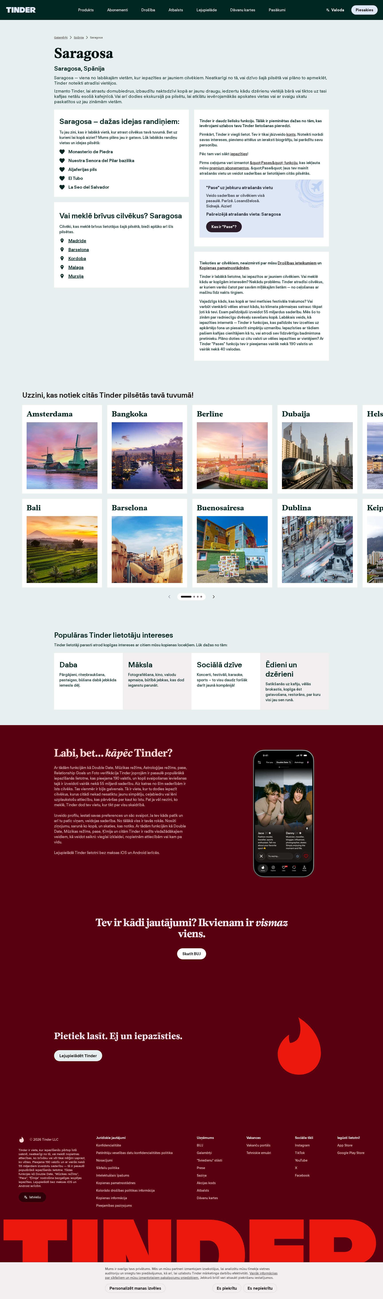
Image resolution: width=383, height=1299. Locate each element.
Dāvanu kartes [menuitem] (242, 10)
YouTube (301, 1160)
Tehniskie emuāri (258, 1152)
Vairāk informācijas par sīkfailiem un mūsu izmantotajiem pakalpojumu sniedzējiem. (191, 1275)
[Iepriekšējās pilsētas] (169, 597)
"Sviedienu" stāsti (209, 1160)
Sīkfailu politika (107, 1167)
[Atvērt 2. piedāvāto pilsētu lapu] (194, 597)
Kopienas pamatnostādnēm (224, 268)
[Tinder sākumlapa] (21, 10)
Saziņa (202, 1175)
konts (291, 134)
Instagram (302, 1145)
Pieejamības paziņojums (114, 1205)
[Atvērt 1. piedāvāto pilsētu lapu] (186, 597)
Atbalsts (203, 1190)
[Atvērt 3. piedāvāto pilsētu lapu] (198, 597)
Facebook (302, 1175)
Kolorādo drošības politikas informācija (125, 1190)
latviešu (35, 1197)
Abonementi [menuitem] (117, 10)
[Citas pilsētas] (213, 597)
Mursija (76, 276)
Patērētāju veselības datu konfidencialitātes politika (134, 1152)
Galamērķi (61, 37)
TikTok (300, 1152)
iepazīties (238, 154)
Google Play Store (350, 1152)
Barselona (78, 249)
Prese (201, 1167)
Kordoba (77, 258)
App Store (344, 1145)
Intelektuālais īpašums (112, 1175)
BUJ (200, 1145)
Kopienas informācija (111, 1198)
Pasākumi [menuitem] (277, 10)
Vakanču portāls (258, 1145)
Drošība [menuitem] (148, 10)
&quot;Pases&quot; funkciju (273, 163)
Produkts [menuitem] (86, 10)
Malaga (76, 267)
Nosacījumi (104, 1160)
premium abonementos (229, 168)
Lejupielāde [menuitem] (207, 10)
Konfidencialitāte (108, 1145)
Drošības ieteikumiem (297, 263)
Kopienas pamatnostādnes (115, 1183)
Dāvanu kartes (207, 1198)
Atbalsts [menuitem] (176, 10)
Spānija (79, 37)
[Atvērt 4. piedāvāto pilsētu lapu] (201, 597)
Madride (77, 240)
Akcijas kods (206, 1183)
